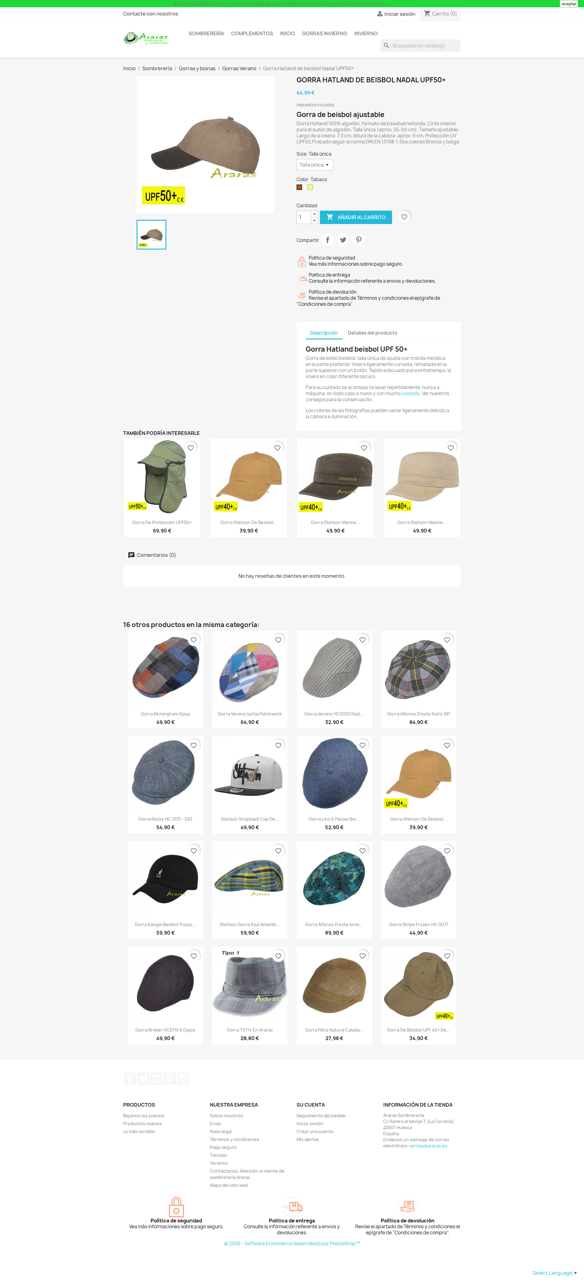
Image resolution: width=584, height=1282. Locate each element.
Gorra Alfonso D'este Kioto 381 (418, 714)
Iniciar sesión (310, 1123)
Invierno (366, 33)
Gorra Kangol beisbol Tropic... (165, 924)
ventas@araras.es (428, 1146)
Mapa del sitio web (229, 1185)
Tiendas (218, 1155)
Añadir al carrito (356, 217)
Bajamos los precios (144, 1115)
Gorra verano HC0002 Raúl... (334, 714)
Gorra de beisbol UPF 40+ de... (418, 1030)
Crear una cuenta (315, 1131)
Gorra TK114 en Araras (250, 1030)
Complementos (252, 33)
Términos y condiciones (234, 1139)
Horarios (219, 1163)
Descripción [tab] (324, 333)
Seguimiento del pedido (321, 1115)
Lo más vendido (139, 1131)
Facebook (130, 1079)
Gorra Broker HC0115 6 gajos (165, 1030)
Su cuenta (311, 1104)
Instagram (183, 1079)
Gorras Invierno (324, 33)
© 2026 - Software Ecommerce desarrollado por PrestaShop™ (292, 1243)
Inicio (287, 33)
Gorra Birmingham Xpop (165, 714)
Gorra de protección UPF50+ (162, 522)
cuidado (410, 393)
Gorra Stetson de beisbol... (249, 522)
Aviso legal (220, 1131)
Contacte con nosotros (150, 13)
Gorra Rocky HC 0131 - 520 (165, 819)
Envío (215, 1123)
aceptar (569, 3)
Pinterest (359, 240)
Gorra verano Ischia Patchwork (250, 714)
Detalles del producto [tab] (373, 333)
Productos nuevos (142, 1123)
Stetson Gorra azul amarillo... (250, 924)
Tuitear (343, 240)
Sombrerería (206, 33)
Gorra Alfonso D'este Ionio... (334, 924)
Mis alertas (308, 1139)
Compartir (328, 240)
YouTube (157, 1079)
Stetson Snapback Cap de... (250, 819)
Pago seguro (223, 1147)
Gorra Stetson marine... (335, 522)
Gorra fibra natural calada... (334, 1030)
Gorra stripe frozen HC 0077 (418, 924)
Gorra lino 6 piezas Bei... (334, 819)
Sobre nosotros (226, 1115)
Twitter (143, 1079)
